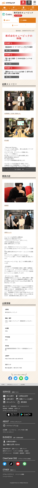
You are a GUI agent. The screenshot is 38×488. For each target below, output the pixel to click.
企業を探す (10, 399)
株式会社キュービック (12, 384)
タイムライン (10, 402)
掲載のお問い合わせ (13, 444)
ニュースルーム (12, 429)
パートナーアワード (8, 476)
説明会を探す (23, 396)
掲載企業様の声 (7, 448)
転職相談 (11, 408)
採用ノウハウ (23, 448)
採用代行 (28, 453)
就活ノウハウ (6, 406)
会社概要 (5, 429)
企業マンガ (17, 408)
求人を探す (10, 396)
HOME (3, 384)
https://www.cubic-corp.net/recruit (14, 358)
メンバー (20, 25)
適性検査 (24, 402)
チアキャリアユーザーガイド (10, 410)
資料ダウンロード (7, 451)
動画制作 (22, 453)
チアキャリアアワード (8, 474)
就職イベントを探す (26, 399)
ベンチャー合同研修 (18, 451)
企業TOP (12, 20)
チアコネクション (7, 453)
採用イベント (15, 448)
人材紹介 (26, 451)
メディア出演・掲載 (23, 429)
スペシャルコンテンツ (23, 406)
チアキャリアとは (12, 425)
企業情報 (24, 20)
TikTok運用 (15, 453)
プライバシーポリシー (8, 432)
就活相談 (5, 408)
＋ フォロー (18, 15)
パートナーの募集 (19, 474)
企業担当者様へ (11, 441)
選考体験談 (13, 406)
